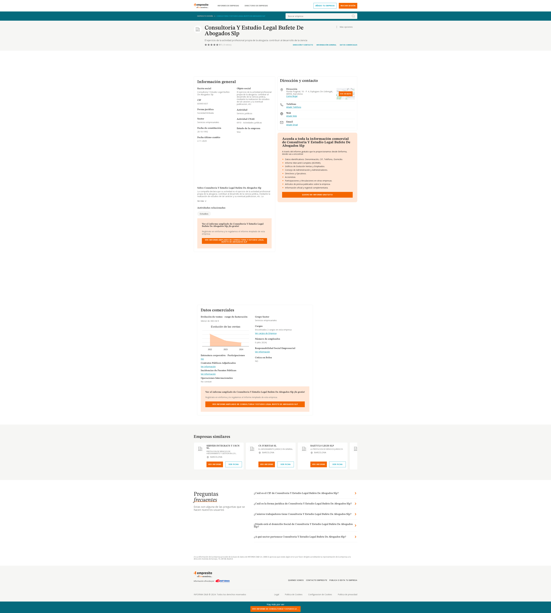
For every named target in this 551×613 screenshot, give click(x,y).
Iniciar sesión (348, 5)
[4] (214, 45)
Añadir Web (291, 116)
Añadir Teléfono (293, 107)
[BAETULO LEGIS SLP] (304, 449)
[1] (206, 45)
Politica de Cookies (293, 594)
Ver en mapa (345, 94)
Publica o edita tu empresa (343, 580)
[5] (217, 45)
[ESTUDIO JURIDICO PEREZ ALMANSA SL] (356, 449)
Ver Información (208, 366)
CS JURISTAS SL (267, 446)
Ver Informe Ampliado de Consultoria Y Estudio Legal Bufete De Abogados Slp (234, 241)
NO (202, 359)
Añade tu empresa (325, 5)
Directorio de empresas (256, 6)
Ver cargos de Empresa (266, 333)
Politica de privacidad (347, 594)
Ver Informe (214, 464)
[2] (208, 45)
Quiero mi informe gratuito (317, 194)
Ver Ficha (233, 464)
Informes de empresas (228, 6)
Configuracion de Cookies (320, 594)
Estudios (204, 213)
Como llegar (292, 96)
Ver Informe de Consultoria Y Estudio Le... (275, 609)
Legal (276, 594)
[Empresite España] (202, 5)
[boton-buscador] (353, 16)
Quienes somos (296, 580)
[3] (211, 45)
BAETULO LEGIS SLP (322, 446)
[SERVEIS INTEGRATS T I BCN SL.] (200, 449)
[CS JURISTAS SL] (252, 449)
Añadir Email (292, 125)
